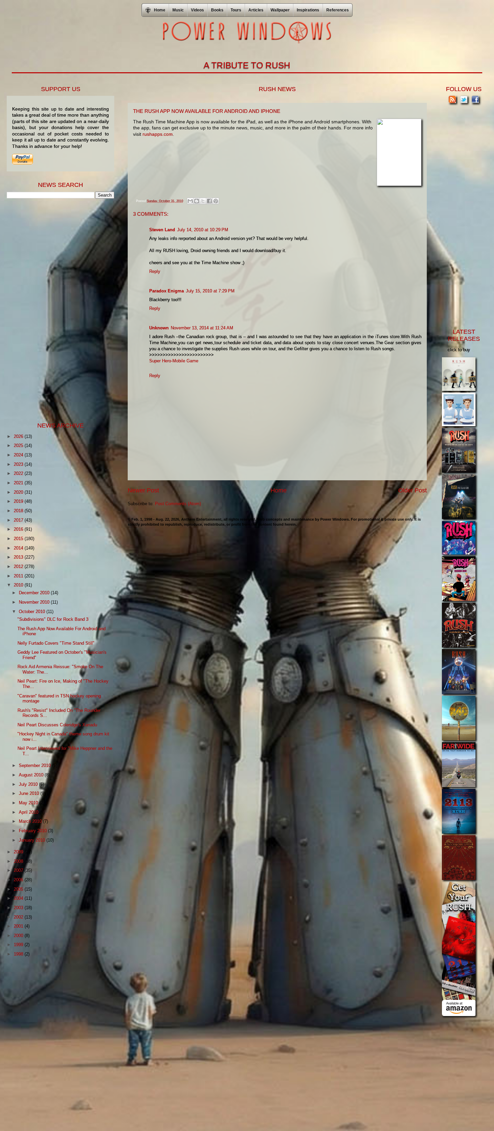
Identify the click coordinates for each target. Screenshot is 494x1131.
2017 (19, 520)
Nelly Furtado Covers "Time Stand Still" (55, 643)
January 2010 (32, 840)
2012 (19, 566)
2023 (19, 464)
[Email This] (190, 201)
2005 (19, 889)
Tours (236, 10)
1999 (19, 944)
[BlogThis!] (196, 201)
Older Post (412, 490)
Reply (154, 271)
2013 (19, 557)
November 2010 (35, 602)
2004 (19, 898)
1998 (19, 954)
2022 (19, 473)
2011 (19, 575)
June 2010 (29, 793)
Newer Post (143, 490)
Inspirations (308, 10)
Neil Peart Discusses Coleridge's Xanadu (57, 724)
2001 (19, 926)
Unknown (159, 327)
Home (279, 490)
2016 (19, 529)
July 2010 (29, 784)
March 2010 (31, 821)
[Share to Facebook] (209, 201)
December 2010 (35, 592)
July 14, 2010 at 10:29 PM (202, 229)
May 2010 (29, 802)
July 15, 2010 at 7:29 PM (210, 290)
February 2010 (33, 830)
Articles (255, 10)
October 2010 (32, 611)
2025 (19, 445)
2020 (19, 492)
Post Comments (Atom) (178, 503)
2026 (19, 436)
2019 (19, 501)
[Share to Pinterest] (215, 201)
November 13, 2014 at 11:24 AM (202, 327)
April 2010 (29, 812)
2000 (19, 935)
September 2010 (35, 765)
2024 (19, 454)
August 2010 (32, 774)
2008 (19, 861)
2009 (19, 851)
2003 (19, 907)
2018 (19, 510)
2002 (19, 917)
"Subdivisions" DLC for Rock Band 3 (52, 619)
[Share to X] (203, 201)
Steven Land (162, 229)
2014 (19, 548)
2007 (19, 870)
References (337, 10)
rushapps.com (157, 134)
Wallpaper (280, 10)
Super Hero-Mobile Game (173, 360)
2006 (19, 879)
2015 (19, 538)
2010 (19, 585)
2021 (19, 482)
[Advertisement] (57, 309)
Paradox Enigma (166, 290)
